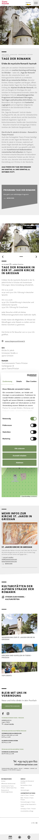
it (33, 823)
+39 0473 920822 (8, 557)
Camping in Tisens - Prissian (28, 808)
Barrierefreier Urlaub (26, 785)
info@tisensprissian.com (25, 765)
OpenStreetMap (26, 496)
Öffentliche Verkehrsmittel (8, 783)
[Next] (36, 257)
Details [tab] (19, 381)
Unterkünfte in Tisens (28, 793)
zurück (29, 227)
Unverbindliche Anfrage (27, 811)
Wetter (22, 788)
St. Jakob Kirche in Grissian (17, 547)
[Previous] (3, 257)
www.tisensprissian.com (9, 561)
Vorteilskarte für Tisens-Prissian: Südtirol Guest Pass (8, 787)
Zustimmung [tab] (7, 381)
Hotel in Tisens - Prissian (27, 795)
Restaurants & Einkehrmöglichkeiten (7, 791)
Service (23, 779)
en (36, 823)
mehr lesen (10, 198)
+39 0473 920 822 (9, 724)
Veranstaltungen (25, 790)
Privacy (21, 768)
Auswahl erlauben (19, 456)
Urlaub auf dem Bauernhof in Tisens (28, 805)
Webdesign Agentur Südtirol (4, 823)
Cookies (32, 768)
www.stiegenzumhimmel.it (15, 341)
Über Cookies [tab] (31, 381)
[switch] (33, 425)
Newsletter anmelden (12, 706)
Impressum (26, 768)
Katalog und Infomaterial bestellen (27, 782)
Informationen (6, 779)
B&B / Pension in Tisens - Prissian (27, 798)
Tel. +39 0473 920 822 (25, 761)
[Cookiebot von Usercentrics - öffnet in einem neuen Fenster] (28, 375)
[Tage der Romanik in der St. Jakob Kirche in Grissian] (19, 467)
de (30, 823)
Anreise (3, 781)
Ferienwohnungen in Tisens (28, 802)
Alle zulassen (20, 448)
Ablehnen (19, 463)
